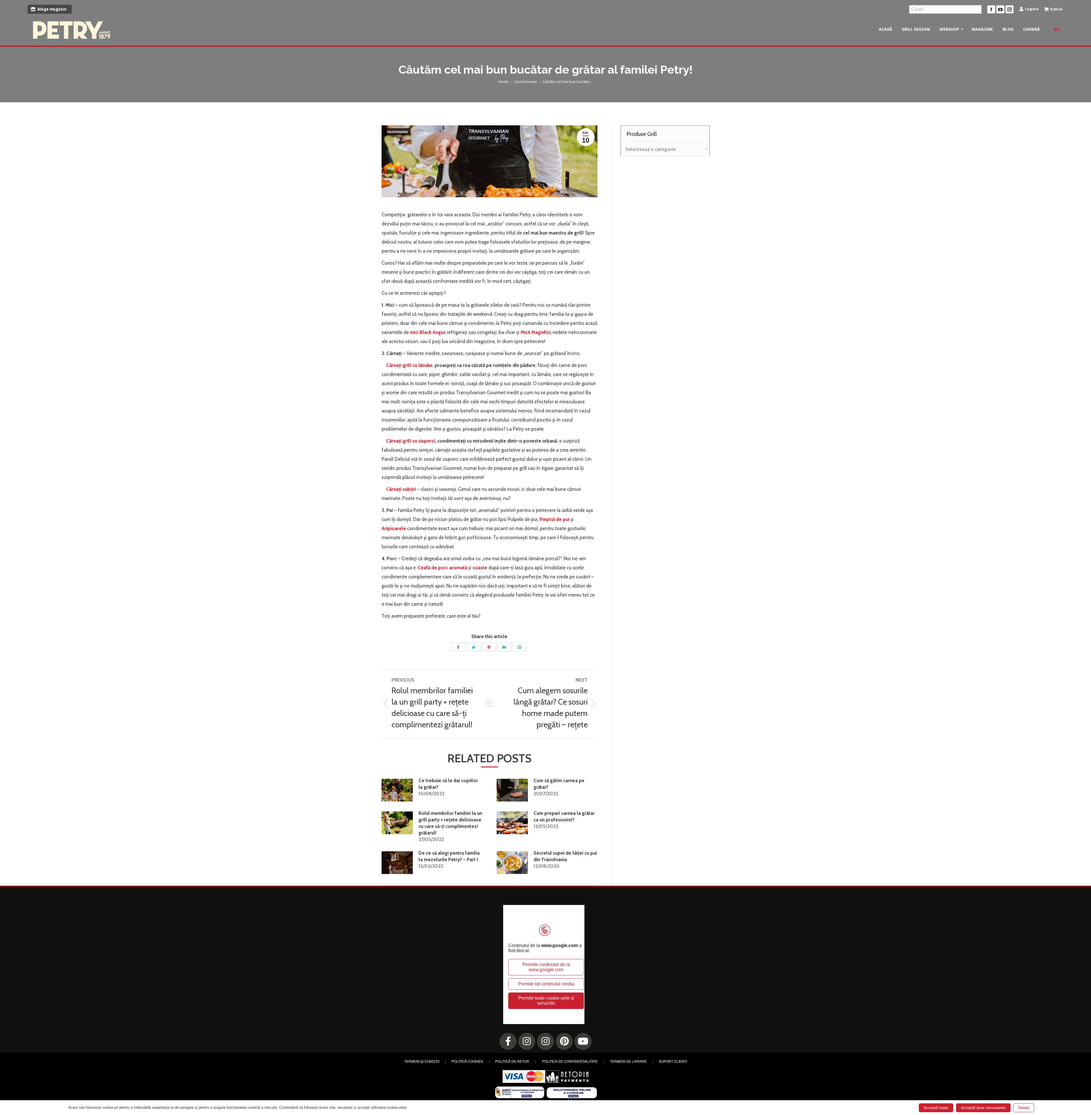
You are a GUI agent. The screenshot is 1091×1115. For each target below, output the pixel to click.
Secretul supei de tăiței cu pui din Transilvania (565, 856)
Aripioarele (394, 528)
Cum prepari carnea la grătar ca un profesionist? (564, 816)
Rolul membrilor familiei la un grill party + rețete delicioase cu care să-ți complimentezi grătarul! (450, 823)
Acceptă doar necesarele (983, 1107)
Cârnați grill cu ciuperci (410, 441)
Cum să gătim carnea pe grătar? (559, 784)
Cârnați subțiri (401, 489)
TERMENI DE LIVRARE (628, 1061)
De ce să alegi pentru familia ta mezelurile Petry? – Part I (449, 856)
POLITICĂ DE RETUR (512, 1061)
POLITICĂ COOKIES (467, 1061)
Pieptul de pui (554, 519)
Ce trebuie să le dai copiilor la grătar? (448, 784)
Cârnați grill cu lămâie (409, 365)
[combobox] (665, 149)
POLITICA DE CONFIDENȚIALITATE (570, 1061)
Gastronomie (397, 132)
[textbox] (650, 149)
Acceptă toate (936, 1107)
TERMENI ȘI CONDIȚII (421, 1061)
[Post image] (397, 790)
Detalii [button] (1023, 1107)
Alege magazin (52, 9)
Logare (1031, 8)
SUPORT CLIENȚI (673, 1061)
